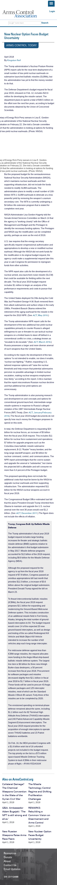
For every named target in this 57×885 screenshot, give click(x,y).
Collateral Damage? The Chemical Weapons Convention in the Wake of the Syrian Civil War (14, 791)
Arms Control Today (21, 45)
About (7, 861)
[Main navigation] (51, 4)
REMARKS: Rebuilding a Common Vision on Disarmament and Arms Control (39, 815)
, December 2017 (26, 513)
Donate (8, 857)
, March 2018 (42, 342)
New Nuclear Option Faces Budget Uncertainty (39, 835)
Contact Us (10, 865)
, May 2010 (40, 315)
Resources (10, 853)
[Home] (23, 14)
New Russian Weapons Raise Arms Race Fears (14, 835)
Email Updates (12, 869)
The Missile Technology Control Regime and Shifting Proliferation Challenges (39, 791)
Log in (52, 11)
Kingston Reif (14, 60)
